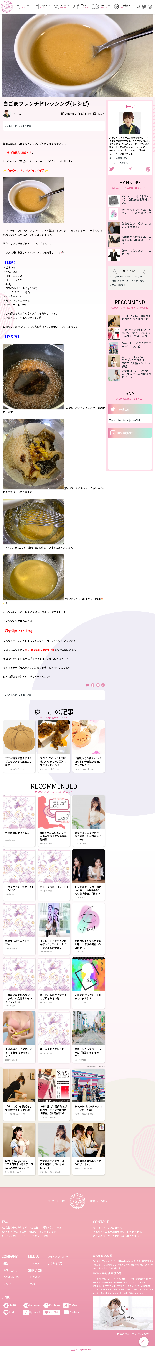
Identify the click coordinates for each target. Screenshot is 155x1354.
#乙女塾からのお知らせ (121, 276)
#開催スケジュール (119, 280)
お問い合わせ (10, 1270)
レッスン (35, 1277)
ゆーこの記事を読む (118, 158)
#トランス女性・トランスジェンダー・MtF (25, 1236)
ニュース (35, 1263)
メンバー (8, 1284)
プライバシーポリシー (60, 1256)
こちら (61, 717)
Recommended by (92, 1066)
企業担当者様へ (11, 1277)
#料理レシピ (11, 125)
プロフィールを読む (118, 162)
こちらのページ (101, 1236)
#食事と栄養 (25, 125)
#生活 (113, 284)
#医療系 (121, 284)
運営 (5, 1263)
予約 (32, 1283)
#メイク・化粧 (137, 280)
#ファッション (48, 1231)
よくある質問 (55, 1263)
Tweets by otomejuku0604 (124, 420)
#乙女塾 (138, 276)
